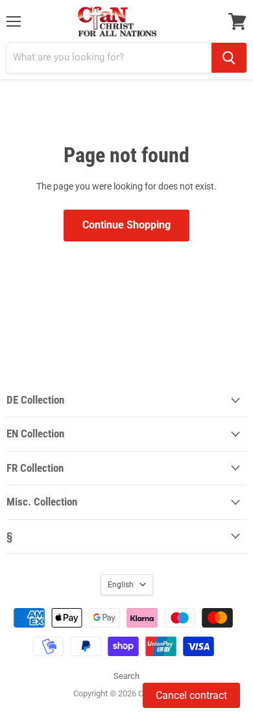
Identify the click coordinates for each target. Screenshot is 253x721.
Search (126, 676)
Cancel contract (191, 695)
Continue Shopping (126, 225)
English (121, 584)
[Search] (229, 58)
